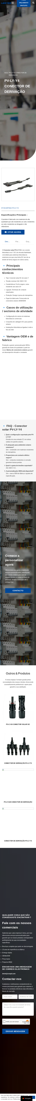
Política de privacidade (19, 1099)
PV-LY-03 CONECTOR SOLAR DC (18, 724)
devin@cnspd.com (8, 973)
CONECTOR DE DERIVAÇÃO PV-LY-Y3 (18, 841)
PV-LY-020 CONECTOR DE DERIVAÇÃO (18, 802)
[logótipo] (6, 3)
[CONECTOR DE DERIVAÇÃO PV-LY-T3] (18, 731)
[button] (33, 3)
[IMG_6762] (18, 184)
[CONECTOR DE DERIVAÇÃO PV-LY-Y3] (18, 809)
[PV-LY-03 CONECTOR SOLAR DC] (18, 692)
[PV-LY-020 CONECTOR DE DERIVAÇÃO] (18, 770)
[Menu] (12, 2)
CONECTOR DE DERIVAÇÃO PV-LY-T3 (18, 763)
